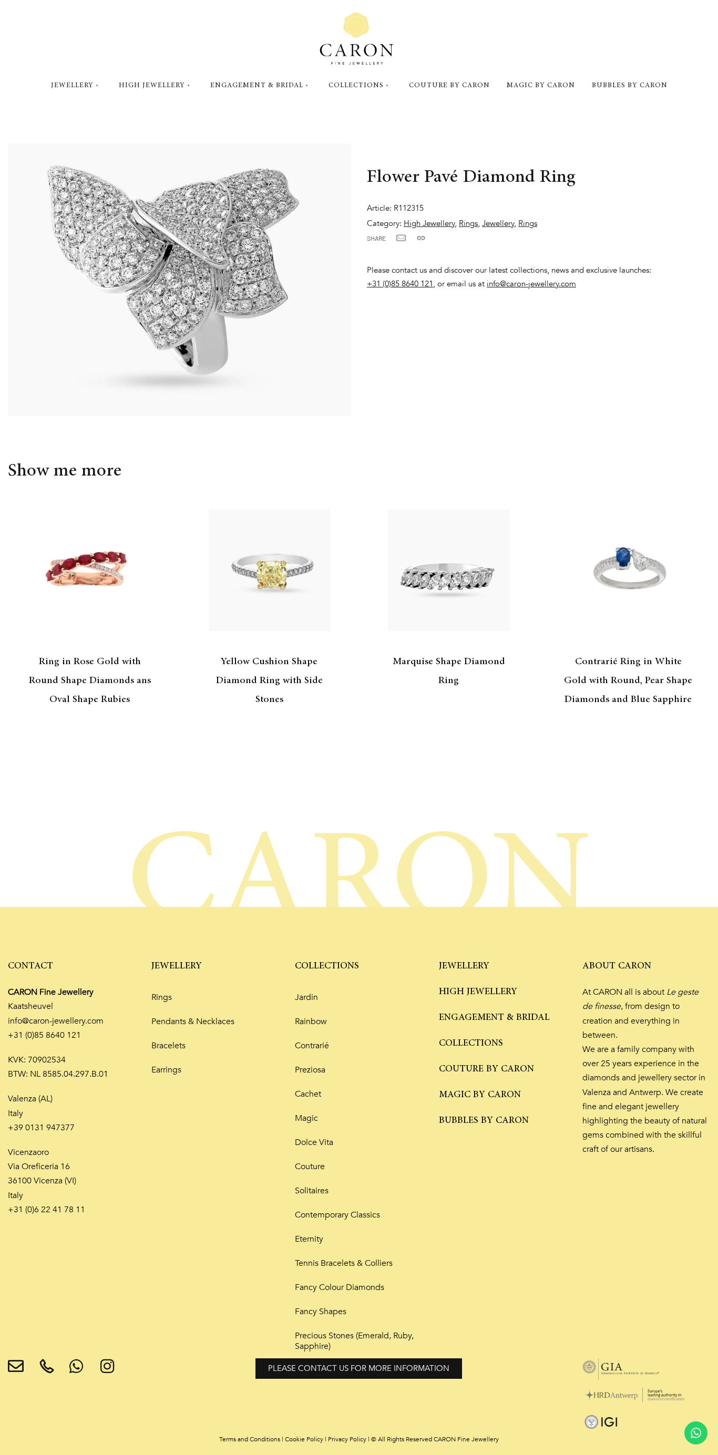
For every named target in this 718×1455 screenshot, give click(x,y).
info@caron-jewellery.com (531, 284)
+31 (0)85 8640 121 (400, 284)
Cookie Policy (304, 1439)
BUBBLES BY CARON (484, 1120)
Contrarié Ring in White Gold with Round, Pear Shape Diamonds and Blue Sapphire (628, 680)
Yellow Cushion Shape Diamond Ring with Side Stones (269, 680)
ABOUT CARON (616, 966)
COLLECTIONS (327, 966)
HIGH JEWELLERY (478, 991)
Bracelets (168, 1045)
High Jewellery (429, 223)
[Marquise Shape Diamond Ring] (449, 570)
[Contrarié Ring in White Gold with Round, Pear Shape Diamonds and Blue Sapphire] (629, 570)
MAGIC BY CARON (480, 1094)
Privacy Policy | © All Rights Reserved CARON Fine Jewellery (413, 1439)
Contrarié (312, 1045)
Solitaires (312, 1190)
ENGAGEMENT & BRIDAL (494, 1017)
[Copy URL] (421, 238)
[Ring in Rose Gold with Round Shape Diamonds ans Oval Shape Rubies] (90, 570)
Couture (310, 1166)
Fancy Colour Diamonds (339, 1287)
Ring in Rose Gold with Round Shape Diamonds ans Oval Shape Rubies (90, 680)
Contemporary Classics (337, 1215)
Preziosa (310, 1070)
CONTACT (30, 966)
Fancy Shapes (320, 1311)
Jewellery (498, 223)
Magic (306, 1118)
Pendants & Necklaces (192, 1021)
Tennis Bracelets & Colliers (344, 1263)
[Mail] (401, 238)
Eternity (309, 1239)
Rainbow (311, 1021)
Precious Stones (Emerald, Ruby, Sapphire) (354, 1341)
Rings (468, 223)
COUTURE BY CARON (486, 1069)
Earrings (166, 1070)
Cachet (308, 1094)
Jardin (306, 997)
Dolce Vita (314, 1142)
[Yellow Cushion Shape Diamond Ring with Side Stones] (270, 570)
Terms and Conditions (249, 1439)
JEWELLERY (176, 966)
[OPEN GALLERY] (179, 279)
